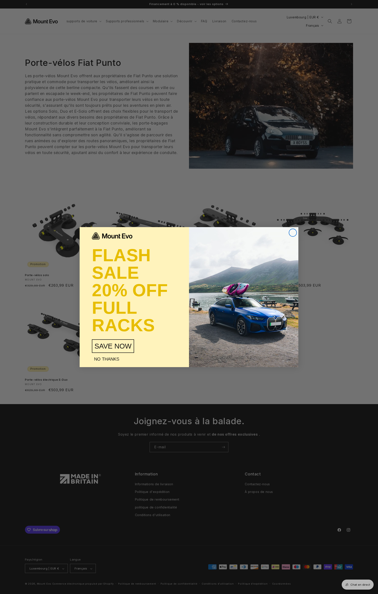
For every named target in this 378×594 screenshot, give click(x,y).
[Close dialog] (293, 233)
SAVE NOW (112, 346)
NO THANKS (106, 359)
